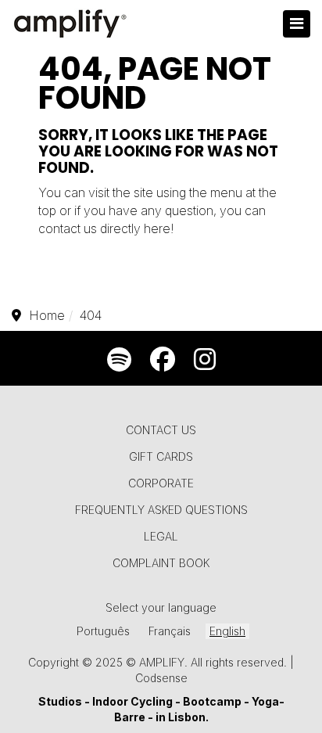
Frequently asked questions (161, 509)
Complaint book (161, 563)
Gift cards (161, 456)
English (227, 631)
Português (103, 631)
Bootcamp (213, 701)
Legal (161, 536)
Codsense (161, 677)
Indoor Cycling (132, 701)
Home (47, 315)
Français (169, 631)
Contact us (161, 430)
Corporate (161, 483)
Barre (129, 717)
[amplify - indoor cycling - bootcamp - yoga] (62, 22)
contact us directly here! (106, 228)
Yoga (265, 701)
